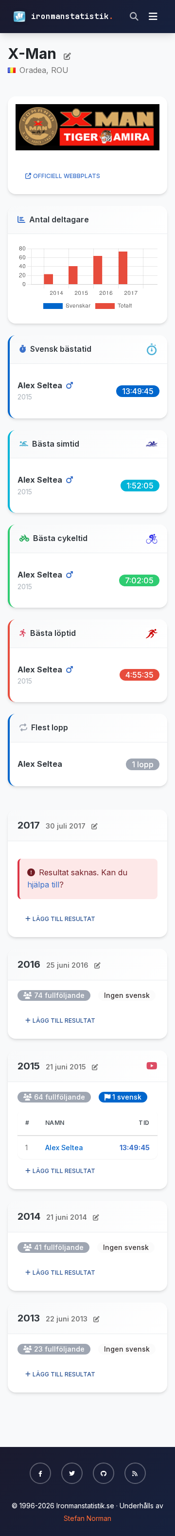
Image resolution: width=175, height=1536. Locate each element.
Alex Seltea (41, 385)
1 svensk (126, 1097)
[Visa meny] (153, 16)
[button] (40, 1473)
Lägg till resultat (64, 918)
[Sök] (134, 16)
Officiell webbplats (66, 176)
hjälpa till (43, 884)
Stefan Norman (87, 1518)
